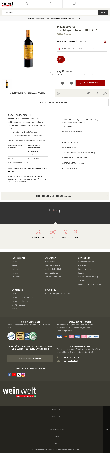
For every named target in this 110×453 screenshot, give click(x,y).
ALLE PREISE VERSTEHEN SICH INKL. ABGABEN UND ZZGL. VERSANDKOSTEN (55, 450)
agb (55, 423)
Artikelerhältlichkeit (53, 269)
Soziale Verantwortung (88, 277)
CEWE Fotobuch (19, 305)
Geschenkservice (52, 265)
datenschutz (56, 416)
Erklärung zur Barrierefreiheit (90, 284)
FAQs (14, 262)
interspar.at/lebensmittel (22, 297)
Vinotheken (50, 262)
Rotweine (39, 18)
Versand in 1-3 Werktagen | (67, 41)
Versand (15, 265)
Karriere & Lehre (85, 269)
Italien (46, 18)
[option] (28, 49)
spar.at (15, 309)
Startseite (31, 18)
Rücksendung (18, 277)
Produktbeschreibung (53, 102)
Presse (81, 273)
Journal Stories (51, 273)
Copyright (56, 436)
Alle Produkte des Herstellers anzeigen (28, 93)
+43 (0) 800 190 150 (70, 358)
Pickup (15, 273)
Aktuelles (82, 265)
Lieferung (16, 269)
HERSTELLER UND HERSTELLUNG (53, 196)
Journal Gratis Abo (53, 277)
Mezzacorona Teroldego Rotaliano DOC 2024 (66, 18)
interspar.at (16, 294)
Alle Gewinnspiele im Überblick (58, 294)
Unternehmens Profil (87, 262)
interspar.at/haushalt (20, 301)
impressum (56, 409)
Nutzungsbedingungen (56, 429)
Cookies (81, 281)
